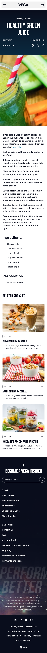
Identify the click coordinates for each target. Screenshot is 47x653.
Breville (17, 147)
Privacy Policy (17, 627)
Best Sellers (8, 495)
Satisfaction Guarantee (13, 556)
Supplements (8, 506)
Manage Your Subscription (15, 545)
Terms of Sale (12, 636)
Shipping (6, 550)
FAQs (5, 535)
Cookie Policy (30, 627)
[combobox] (23, 647)
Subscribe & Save (11, 511)
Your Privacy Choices (17, 631)
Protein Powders (10, 500)
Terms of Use (33, 631)
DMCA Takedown (23, 640)
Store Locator (9, 516)
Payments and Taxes (12, 561)
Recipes (19, 19)
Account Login (9, 540)
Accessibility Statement (30, 636)
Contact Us (7, 530)
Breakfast (27, 19)
